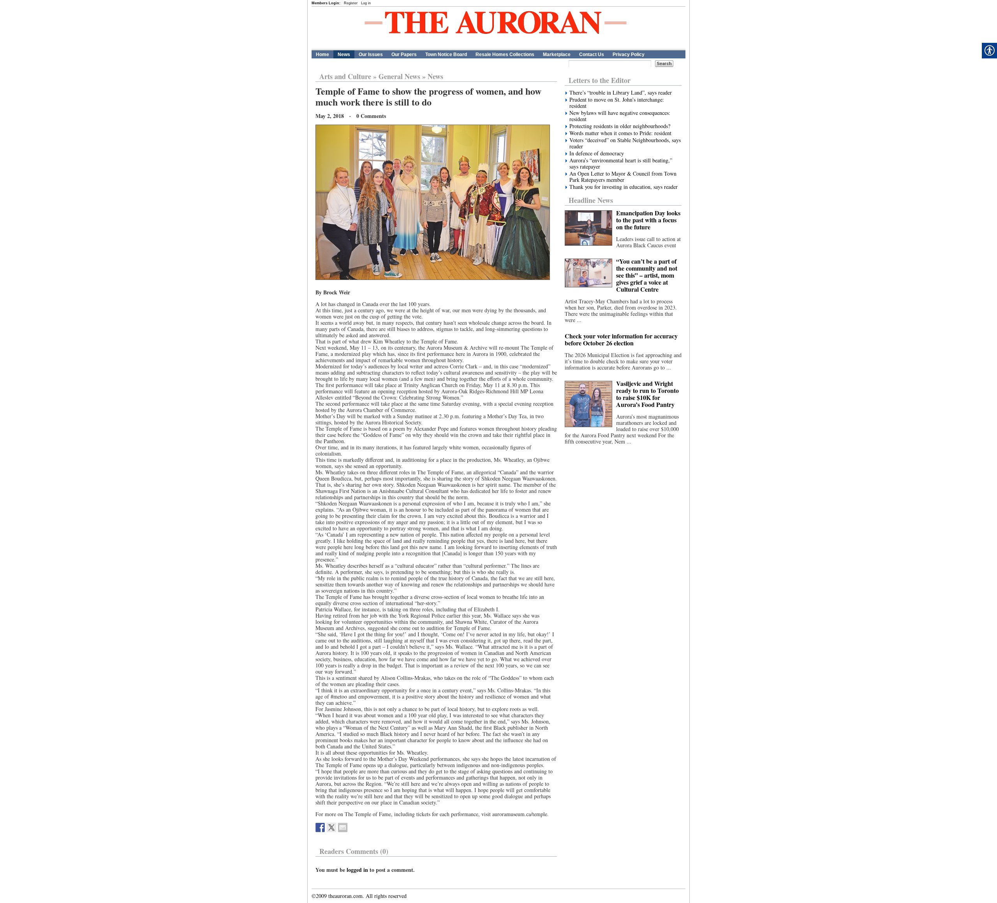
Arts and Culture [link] (345, 76)
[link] (320, 827)
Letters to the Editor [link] (600, 80)
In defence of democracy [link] (596, 153)
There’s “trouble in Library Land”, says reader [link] (620, 93)
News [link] (344, 54)
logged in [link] (357, 870)
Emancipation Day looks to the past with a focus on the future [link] (648, 219)
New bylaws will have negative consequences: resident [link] (619, 116)
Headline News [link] (591, 200)
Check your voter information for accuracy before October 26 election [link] (621, 339)
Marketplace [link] (557, 54)
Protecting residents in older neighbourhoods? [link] (619, 126)
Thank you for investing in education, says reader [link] (623, 187)
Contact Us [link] (591, 54)
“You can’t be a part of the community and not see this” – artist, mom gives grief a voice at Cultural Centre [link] (646, 275)
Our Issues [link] (371, 54)
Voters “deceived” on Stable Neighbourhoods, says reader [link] (625, 143)
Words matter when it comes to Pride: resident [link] (620, 133)
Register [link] (351, 3)
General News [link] (399, 76)
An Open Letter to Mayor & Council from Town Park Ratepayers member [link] (622, 177)
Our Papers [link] (404, 54)
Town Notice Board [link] (446, 54)
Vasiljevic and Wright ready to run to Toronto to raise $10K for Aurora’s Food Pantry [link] (647, 394)
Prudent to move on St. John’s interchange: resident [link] (616, 103)
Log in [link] (366, 3)
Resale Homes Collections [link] (505, 54)
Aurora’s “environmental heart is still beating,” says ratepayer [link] (620, 163)
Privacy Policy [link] (629, 54)
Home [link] (322, 54)
